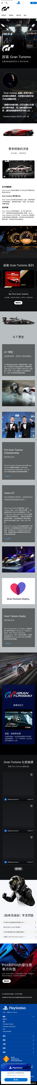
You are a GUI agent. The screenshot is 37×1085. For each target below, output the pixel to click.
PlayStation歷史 (7, 1031)
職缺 (4, 1021)
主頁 (4, 1012)
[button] (4, 176)
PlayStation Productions (9, 1026)
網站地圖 (32, 1077)
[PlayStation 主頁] (18, 3)
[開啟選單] (2, 3)
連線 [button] (4, 1052)
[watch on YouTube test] (27, 727)
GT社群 (18, 15)
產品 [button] (4, 1036)
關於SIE (5, 1019)
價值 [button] (4, 1040)
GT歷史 (11, 15)
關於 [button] (4, 1016)
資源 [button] (4, 1048)
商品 (25, 15)
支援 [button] (4, 1044)
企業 (4, 1029)
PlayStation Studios (8, 1024)
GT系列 (4, 15)
